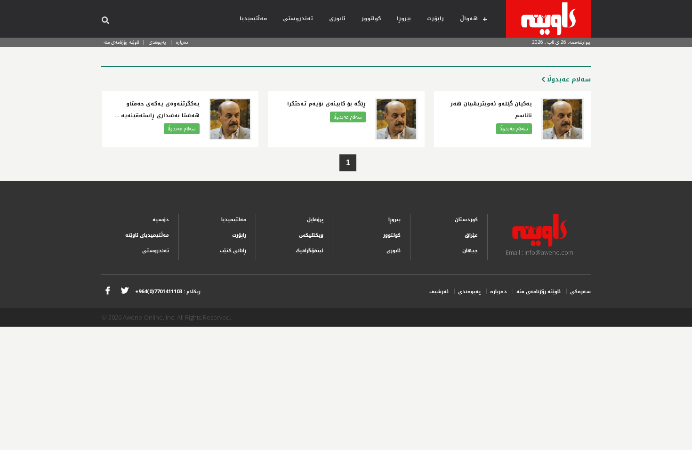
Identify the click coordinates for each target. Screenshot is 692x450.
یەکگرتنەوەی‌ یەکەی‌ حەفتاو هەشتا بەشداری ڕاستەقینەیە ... (157, 110)
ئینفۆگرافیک (309, 250)
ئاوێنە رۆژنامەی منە (121, 42)
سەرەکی (580, 291)
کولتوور (371, 19)
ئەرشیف (439, 291)
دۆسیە (161, 219)
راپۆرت (435, 19)
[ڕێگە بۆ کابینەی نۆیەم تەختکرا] (396, 119)
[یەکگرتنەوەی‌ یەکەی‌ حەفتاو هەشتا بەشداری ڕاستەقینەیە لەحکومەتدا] (230, 119)
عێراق (471, 235)
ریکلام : (168, 291)
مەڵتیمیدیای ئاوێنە (147, 235)
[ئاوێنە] (548, 19)
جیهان (470, 250)
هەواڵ (469, 19)
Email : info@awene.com (539, 252)
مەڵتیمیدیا (253, 19)
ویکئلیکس (311, 235)
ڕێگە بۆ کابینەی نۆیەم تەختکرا (326, 104)
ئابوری (337, 19)
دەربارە (182, 42)
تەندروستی (298, 19)
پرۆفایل (315, 219)
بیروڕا (404, 19)
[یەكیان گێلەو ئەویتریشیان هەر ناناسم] (562, 119)
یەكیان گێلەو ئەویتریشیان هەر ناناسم (491, 110)
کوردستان (466, 219)
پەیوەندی (157, 42)
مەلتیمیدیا (233, 219)
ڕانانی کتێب (233, 250)
